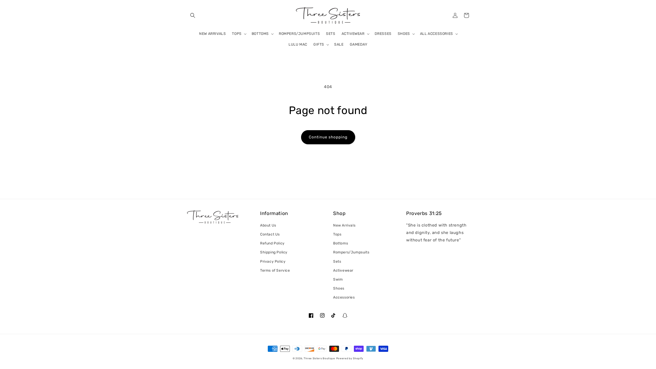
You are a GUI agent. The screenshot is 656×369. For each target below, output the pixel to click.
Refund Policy (272, 243)
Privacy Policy (272, 261)
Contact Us (270, 234)
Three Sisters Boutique (319, 358)
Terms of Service (275, 270)
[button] (192, 15)
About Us (268, 225)
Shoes (338, 288)
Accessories (344, 297)
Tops (337, 234)
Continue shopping (328, 137)
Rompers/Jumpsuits (351, 252)
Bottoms (340, 243)
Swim (338, 279)
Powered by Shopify (350, 358)
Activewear (343, 270)
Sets (337, 261)
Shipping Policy (274, 252)
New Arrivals (344, 225)
